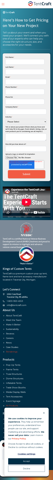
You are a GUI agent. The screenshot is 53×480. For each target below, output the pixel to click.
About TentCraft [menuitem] (14, 316)
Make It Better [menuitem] (13, 325)
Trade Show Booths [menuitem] (16, 388)
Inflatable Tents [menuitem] (13, 383)
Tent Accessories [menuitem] (14, 397)
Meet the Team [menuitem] (13, 320)
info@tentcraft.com (16, 305)
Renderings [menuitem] (11, 352)
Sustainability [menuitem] (12, 329)
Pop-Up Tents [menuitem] (13, 365)
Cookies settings (26, 454)
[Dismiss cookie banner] (44, 413)
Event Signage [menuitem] (13, 401)
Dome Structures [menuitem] (14, 378)
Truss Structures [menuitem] (14, 374)
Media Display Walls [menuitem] (16, 392)
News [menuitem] (9, 343)
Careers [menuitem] (9, 338)
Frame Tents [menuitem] (12, 369)
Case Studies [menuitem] (12, 347)
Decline (26, 468)
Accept (26, 461)
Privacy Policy (19, 438)
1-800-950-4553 (15, 301)
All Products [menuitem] (12, 406)
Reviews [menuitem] (10, 334)
